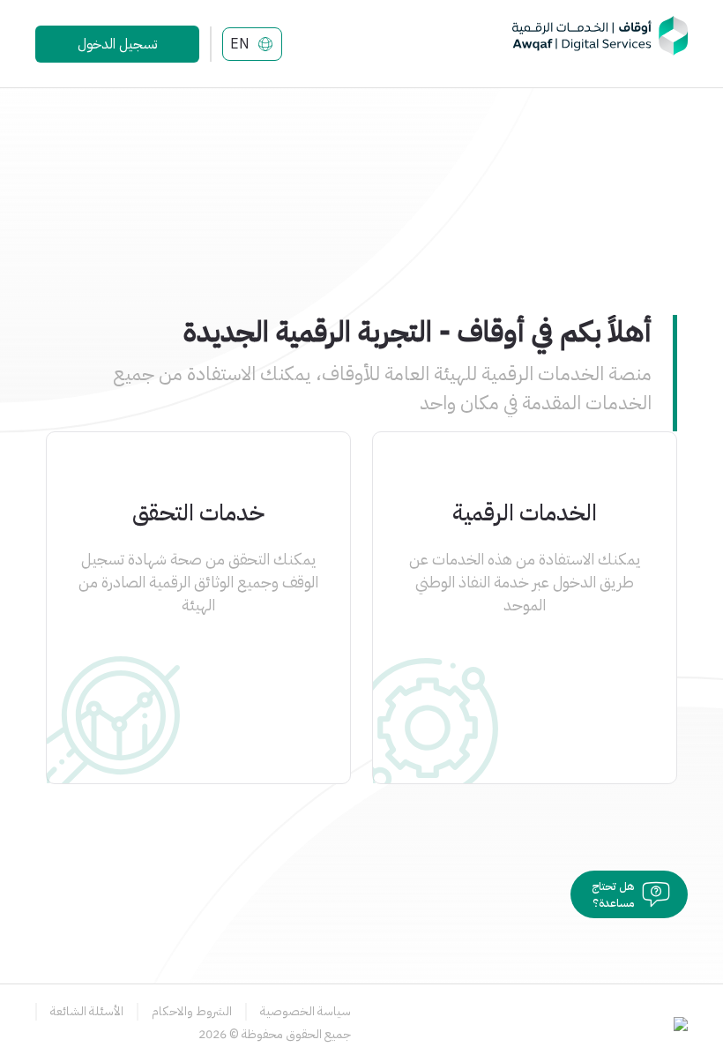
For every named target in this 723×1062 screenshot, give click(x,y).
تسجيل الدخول (117, 44)
